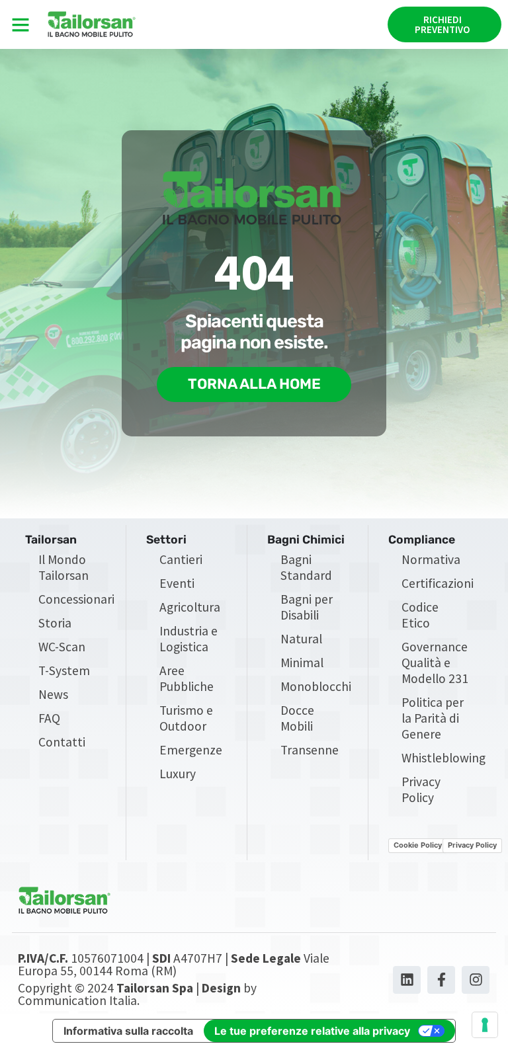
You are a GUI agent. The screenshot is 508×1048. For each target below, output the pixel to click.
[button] (20, 24)
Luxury (177, 774)
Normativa (431, 559)
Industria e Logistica (188, 639)
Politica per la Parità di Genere (433, 718)
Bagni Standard (306, 567)
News (53, 694)
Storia (54, 623)
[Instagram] (475, 980)
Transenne (309, 750)
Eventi (176, 583)
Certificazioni (438, 583)
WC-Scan (61, 647)
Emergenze (190, 750)
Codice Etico (420, 615)
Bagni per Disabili (306, 607)
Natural (301, 639)
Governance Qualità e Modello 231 (435, 662)
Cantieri (180, 559)
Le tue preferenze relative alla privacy (312, 1030)
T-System (64, 670)
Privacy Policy (421, 789)
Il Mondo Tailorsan (63, 567)
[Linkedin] (407, 980)
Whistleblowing (442, 758)
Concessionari (76, 599)
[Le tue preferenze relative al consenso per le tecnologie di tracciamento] (484, 1024)
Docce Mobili (297, 718)
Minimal (301, 662)
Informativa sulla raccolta (128, 1030)
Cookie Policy (418, 845)
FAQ (49, 718)
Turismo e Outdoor (186, 718)
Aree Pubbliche (186, 678)
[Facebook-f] (441, 980)
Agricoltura (189, 607)
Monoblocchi (315, 686)
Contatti (61, 742)
